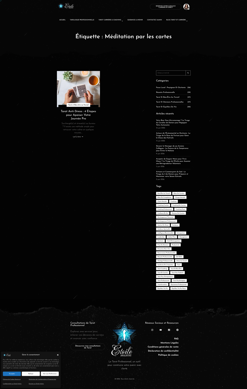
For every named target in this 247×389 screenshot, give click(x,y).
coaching (173, 201)
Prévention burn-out (164, 249)
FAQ (176, 339)
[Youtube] (161, 330)
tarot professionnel (163, 280)
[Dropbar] (185, 7)
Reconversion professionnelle (166, 253)
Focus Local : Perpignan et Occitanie (173, 87)
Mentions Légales (169, 343)
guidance (175, 225)
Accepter (12, 374)
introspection (181, 233)
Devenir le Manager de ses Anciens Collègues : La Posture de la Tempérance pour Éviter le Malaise (172, 148)
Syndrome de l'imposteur (165, 264)
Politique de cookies (168, 355)
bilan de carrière (179, 193)
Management (183, 237)
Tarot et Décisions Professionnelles (173, 102)
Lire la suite (77, 137)
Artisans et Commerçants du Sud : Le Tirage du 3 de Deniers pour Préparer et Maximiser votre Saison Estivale (172, 174)
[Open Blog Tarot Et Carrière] (187, 21)
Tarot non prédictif (177, 272)
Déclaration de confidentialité (163, 351)
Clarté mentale (162, 201)
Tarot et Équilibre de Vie (173, 107)
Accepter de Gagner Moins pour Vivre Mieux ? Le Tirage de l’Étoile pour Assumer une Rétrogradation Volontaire (173, 161)
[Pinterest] (177, 330)
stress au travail (181, 261)
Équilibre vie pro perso (179, 288)
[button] (58, 355)
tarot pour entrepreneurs (165, 276)
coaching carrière (163, 205)
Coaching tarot (180, 209)
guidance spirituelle (164, 229)
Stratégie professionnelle (165, 261)
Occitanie (160, 241)
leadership (161, 237)
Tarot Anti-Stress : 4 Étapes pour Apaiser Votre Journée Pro (78, 115)
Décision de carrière (178, 213)
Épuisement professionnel (178, 284)
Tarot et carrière (163, 272)
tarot (178, 264)
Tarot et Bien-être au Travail (78, 105)
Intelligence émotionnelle (165, 233)
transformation (162, 284)
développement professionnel (167, 221)
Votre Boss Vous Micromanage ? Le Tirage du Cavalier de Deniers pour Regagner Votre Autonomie (173, 123)
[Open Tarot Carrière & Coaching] (122, 21)
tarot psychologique (179, 280)
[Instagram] (152, 330)
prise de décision (163, 245)
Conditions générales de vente (163, 347)
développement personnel (165, 217)
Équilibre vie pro (163, 288)
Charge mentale (180, 197)
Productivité (175, 245)
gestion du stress (163, 225)
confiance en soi (163, 213)
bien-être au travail (164, 193)
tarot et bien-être (176, 268)
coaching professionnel (165, 209)
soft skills (179, 257)
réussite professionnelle (165, 257)
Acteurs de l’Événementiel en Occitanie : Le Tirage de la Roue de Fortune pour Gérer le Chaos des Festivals (173, 135)
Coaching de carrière (179, 205)
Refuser (30, 374)
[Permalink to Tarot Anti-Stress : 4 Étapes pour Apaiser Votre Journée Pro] (78, 89)
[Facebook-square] (169, 330)
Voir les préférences (50, 374)
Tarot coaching (162, 268)
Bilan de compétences (164, 197)
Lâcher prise (172, 237)
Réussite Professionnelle (173, 92)
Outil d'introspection (173, 241)
